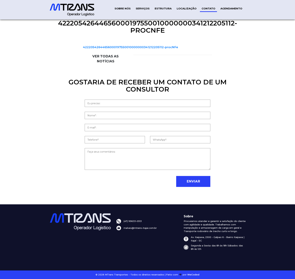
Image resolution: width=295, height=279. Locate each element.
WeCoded (193, 274)
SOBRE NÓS (123, 8)
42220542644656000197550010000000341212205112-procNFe (130, 47)
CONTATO (208, 8)
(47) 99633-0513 (133, 221)
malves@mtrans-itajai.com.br (140, 228)
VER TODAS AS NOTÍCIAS (105, 58)
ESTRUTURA (163, 8)
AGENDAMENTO (231, 8)
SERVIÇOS (143, 8)
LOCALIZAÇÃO (186, 8)
